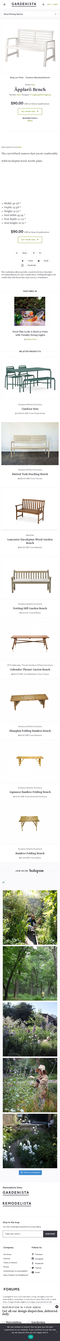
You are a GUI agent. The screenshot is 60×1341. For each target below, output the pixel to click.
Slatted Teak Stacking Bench (30, 474)
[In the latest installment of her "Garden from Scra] (30, 1029)
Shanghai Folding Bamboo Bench (30, 731)
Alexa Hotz (32, 339)
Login (55, 4)
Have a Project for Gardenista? (15, 1275)
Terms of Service (10, 1262)
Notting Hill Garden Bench (30, 608)
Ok (30, 1337)
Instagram (39, 1259)
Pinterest (39, 1254)
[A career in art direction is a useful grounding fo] (30, 1141)
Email (37, 1272)
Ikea (33, 85)
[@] (9, 883)
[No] (56, 1332)
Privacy (6, 1267)
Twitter (38, 1268)
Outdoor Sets (30, 409)
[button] (43, 4)
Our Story (7, 1254)
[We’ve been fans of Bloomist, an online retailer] (30, 917)
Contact (6, 1258)
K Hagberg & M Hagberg (40, 95)
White (30, 121)
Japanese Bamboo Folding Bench (30, 792)
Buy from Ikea (28, 111)
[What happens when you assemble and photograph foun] (30, 973)
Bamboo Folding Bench (30, 853)
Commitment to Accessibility (15, 1271)
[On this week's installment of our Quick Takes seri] (30, 1085)
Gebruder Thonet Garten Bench (30, 669)
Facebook (39, 1263)
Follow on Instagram (32, 1173)
